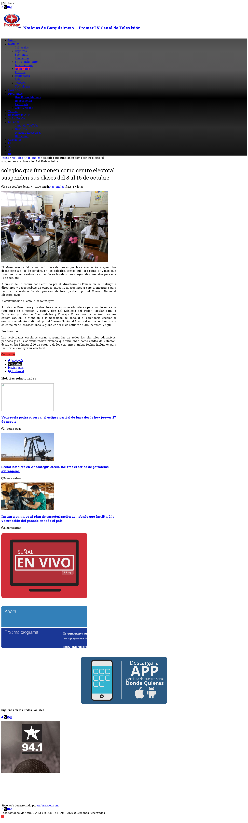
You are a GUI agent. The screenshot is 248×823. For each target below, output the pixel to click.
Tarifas (13, 111)
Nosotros (21, 129)
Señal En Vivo (17, 118)
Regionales (22, 76)
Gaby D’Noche (24, 107)
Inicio (12, 40)
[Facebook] (2, 7)
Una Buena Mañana (28, 97)
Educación (22, 58)
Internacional (24, 65)
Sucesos (20, 83)
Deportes (21, 51)
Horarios (14, 90)
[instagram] (11, 7)
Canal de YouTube (26, 125)
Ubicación (22, 136)
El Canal (13, 122)
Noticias (13, 44)
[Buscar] (3, 3)
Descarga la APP (19, 115)
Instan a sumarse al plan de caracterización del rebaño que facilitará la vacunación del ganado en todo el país (57, 518)
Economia (21, 54)
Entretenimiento (26, 61)
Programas (15, 93)
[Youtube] (8, 7)
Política (20, 72)
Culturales (22, 47)
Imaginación (23, 100)
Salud (18, 79)
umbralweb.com (48, 805)
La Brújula (21, 104)
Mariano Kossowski (28, 132)
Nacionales (22, 68)
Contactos (14, 139)
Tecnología (22, 86)
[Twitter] (5, 7)
